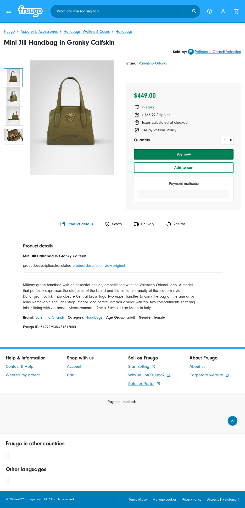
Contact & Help (19, 366)
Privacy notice (191, 499)
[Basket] (236, 11)
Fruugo (9, 31)
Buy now (184, 154)
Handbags (124, 31)
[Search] (194, 11)
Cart (71, 375)
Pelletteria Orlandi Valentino (218, 52)
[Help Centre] (209, 11)
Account (74, 366)
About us (197, 366)
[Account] (223, 11)
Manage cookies (165, 499)
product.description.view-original (98, 265)
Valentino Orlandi (153, 63)
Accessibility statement (223, 499)
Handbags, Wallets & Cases (87, 31)
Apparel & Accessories (39, 31)
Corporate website (206, 375)
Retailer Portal (141, 383)
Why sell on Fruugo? (146, 375)
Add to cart (184, 168)
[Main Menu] (8, 11)
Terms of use (138, 499)
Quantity (142, 140)
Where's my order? (23, 375)
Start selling (138, 366)
